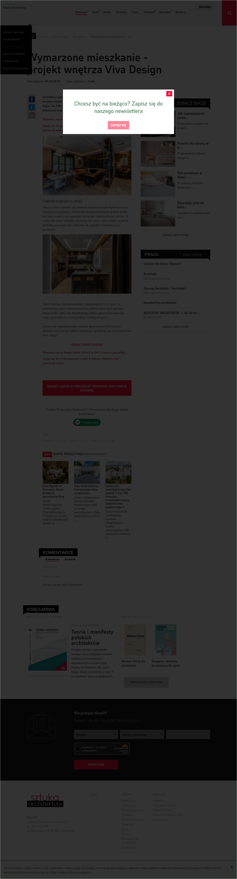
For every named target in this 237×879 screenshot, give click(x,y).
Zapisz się (118, 125)
